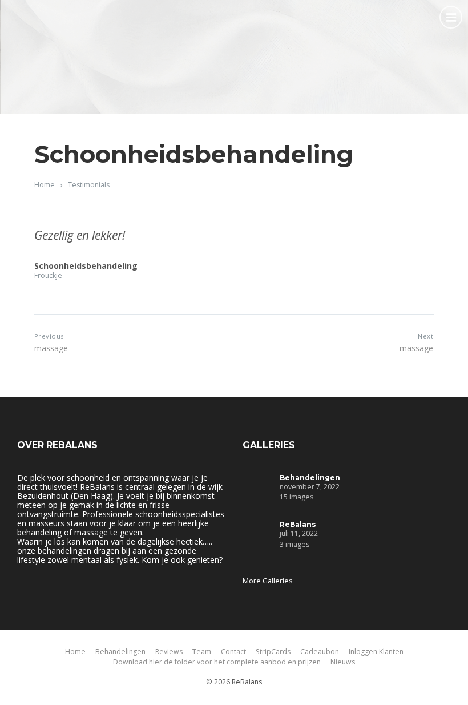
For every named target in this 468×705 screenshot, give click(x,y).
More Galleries (267, 581)
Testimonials (89, 185)
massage (51, 348)
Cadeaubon (319, 651)
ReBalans (298, 524)
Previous (49, 336)
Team (201, 651)
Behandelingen (310, 477)
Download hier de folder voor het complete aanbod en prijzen (217, 662)
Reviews (169, 651)
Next (425, 336)
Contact (233, 651)
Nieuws (342, 662)
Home (44, 185)
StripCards (273, 651)
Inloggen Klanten (376, 651)
